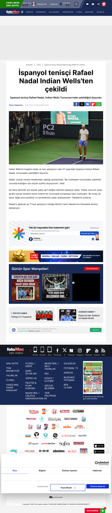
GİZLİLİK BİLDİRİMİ (49, 387)
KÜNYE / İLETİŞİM (49, 379)
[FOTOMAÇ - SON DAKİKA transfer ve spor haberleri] (13, 12)
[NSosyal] (87, 104)
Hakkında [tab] (97, 470)
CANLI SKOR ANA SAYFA (12, 4)
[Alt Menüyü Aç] (22, 12)
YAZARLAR (11, 375)
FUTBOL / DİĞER (30, 365)
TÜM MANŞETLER (12, 369)
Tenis (39, 65)
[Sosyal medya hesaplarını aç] (98, 4)
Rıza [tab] (15, 470)
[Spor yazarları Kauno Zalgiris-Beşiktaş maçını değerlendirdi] (56, 287)
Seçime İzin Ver (42, 486)
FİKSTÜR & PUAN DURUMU (30, 385)
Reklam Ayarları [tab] (69, 470)
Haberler (29, 65)
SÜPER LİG (31, 378)
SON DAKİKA (92, 510)
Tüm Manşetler (92, 269)
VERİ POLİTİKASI (50, 394)
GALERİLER (69, 363)
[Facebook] (76, 104)
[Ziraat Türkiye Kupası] (104, 4)
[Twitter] (82, 104)
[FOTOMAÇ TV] (87, 4)
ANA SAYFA (12, 363)
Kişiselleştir (66, 487)
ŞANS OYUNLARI (30, 372)
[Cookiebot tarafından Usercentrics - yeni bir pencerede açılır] (97, 463)
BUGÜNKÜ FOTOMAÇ (69, 378)
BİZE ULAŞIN (68, 386)
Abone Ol (95, 330)
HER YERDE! (16, 353)
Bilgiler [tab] (42, 470)
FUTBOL (10, 380)
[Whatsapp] (98, 104)
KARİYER (68, 372)
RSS (47, 373)
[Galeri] (93, 4)
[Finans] (56, 256)
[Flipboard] (93, 104)
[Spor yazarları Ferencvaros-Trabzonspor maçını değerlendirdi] (25, 287)
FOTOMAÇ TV (71, 368)
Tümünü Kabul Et (97, 486)
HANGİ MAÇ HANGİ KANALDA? (12, 387)
